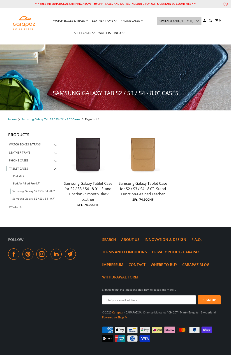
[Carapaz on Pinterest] (29, 254)
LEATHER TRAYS (103, 21)
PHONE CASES (131, 21)
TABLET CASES (82, 33)
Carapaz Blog (196, 264)
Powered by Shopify (114, 317)
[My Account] (205, 20)
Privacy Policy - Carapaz (175, 252)
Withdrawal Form (120, 277)
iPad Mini (18, 176)
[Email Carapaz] (71, 254)
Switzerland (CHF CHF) (176, 21)
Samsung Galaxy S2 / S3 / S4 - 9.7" (33, 199)
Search (109, 239)
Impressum (112, 264)
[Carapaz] (24, 23)
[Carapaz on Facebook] (15, 254)
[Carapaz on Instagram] (43, 254)
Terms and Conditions (124, 252)
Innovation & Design (165, 239)
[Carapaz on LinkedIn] (57, 254)
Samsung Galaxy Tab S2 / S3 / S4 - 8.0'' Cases (51, 119)
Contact (137, 264)
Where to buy (164, 264)
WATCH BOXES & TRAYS (69, 21)
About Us (130, 239)
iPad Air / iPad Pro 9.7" (26, 183)
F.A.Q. (197, 239)
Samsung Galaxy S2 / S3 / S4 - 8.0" (33, 191)
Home (12, 119)
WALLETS (104, 33)
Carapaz (117, 312)
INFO (118, 33)
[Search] (210, 20)
